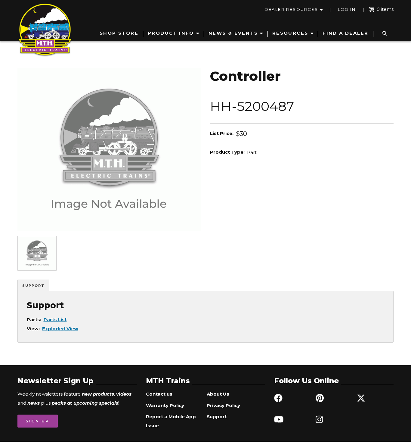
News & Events (233, 33)
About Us (218, 394)
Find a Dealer (345, 33)
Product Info (171, 33)
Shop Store (119, 33)
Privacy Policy (223, 405)
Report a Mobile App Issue (171, 421)
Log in (347, 9)
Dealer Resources (291, 9)
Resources (290, 33)
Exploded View (60, 328)
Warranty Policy (165, 405)
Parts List (55, 319)
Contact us (159, 394)
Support (33, 286)
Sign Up (37, 420)
